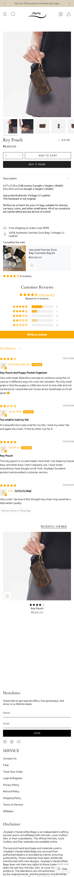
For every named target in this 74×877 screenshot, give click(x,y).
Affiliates (8, 811)
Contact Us (10, 758)
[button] (13, 14)
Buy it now (37, 164)
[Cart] (69, 14)
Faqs (6, 765)
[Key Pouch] (37, 566)
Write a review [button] (37, 334)
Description (10, 178)
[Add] (32, 265)
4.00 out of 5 (46, 295)
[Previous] (4, 3)
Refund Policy (11, 791)
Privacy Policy (11, 785)
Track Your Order (13, 771)
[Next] (69, 3)
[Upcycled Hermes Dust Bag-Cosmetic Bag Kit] (14, 258)
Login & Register (12, 778)
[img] (8, 359)
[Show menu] (5, 14)
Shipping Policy (12, 798)
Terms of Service (13, 804)
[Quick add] (7, 596)
